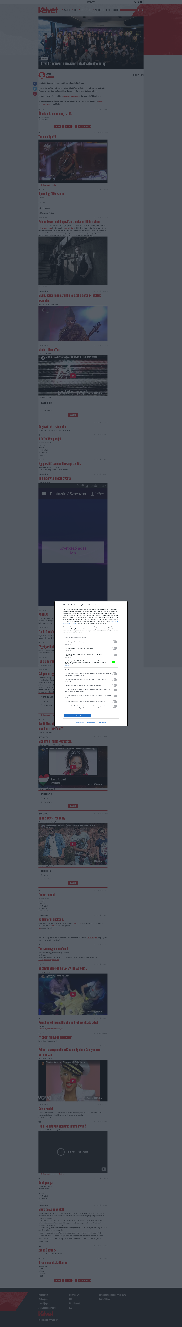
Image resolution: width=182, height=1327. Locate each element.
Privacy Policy (102, 722)
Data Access (91, 722)
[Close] (124, 605)
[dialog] (91, 663)
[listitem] (91, 638)
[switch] (114, 641)
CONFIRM (77, 715)
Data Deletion (80, 722)
